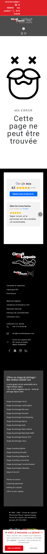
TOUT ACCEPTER (14, 548)
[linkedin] (26, 350)
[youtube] (15, 350)
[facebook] (9, 350)
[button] (7, 214)
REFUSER (33, 548)
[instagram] (20, 350)
